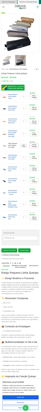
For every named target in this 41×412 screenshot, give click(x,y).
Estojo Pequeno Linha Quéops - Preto (12, 180)
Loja (7, 69)
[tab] (6, 266)
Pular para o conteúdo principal (28, 2)
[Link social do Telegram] (20, 263)
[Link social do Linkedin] (17, 263)
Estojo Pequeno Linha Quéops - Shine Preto (12, 108)
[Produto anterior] (35, 69)
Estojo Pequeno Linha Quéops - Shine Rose (12, 120)
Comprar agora (24, 250)
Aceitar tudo (20, 397)
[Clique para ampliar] (5, 49)
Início (3, 69)
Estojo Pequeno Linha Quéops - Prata (12, 168)
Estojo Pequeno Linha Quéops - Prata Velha (12, 157)
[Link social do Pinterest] (15, 263)
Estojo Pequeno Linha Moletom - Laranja (12, 192)
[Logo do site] (20, 7)
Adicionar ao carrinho (9, 250)
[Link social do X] (13, 263)
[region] (20, 395)
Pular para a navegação (8, 2)
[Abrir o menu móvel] (3, 7)
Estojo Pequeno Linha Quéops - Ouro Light (12, 145)
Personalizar (20, 402)
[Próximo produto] (39, 69)
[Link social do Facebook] (11, 263)
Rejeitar (20, 408)
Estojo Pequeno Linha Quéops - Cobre (12, 96)
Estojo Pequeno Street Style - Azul (12, 216)
